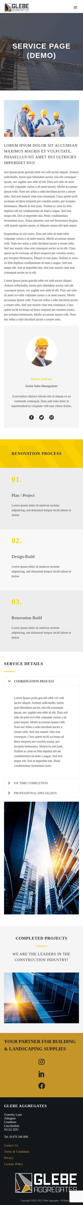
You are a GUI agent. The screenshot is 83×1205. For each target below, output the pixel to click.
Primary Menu (75, 7)
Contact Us (11, 1145)
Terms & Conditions (16, 1151)
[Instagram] (51, 417)
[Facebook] (31, 417)
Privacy (8, 1157)
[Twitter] (41, 417)
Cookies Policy (13, 1164)
